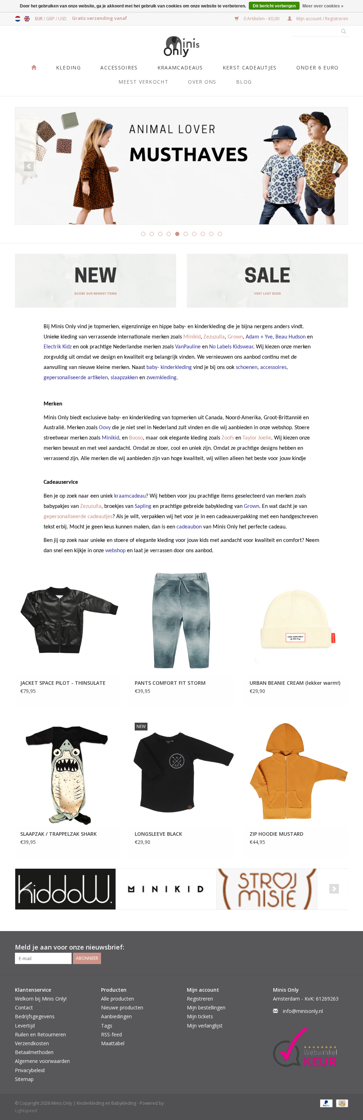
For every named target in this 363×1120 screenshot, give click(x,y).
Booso (136, 438)
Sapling (143, 506)
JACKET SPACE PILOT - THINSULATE (63, 682)
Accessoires (119, 67)
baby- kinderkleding (169, 367)
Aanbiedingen (116, 1016)
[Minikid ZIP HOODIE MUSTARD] (296, 771)
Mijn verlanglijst (205, 1025)
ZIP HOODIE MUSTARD (276, 833)
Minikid (192, 337)
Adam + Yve (259, 337)
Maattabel (112, 1043)
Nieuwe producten (122, 1007)
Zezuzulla (214, 337)
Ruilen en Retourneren (40, 1034)
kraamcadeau (130, 496)
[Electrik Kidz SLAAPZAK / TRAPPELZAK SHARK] (67, 771)
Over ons (202, 81)
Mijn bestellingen (206, 1007)
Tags (106, 1025)
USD (62, 19)
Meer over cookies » (323, 6)
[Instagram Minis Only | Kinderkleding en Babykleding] (342, 947)
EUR (39, 19)
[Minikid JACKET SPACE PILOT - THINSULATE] (67, 621)
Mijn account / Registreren (321, 19)
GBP (51, 19)
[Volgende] (334, 166)
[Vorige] (29, 166)
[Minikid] (166, 889)
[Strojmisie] (267, 889)
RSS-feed (111, 1034)
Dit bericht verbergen (274, 6)
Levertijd (25, 1025)
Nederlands (18, 19)
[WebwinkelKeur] (310, 1047)
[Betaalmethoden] (326, 1103)
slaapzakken (124, 378)
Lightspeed (26, 1111)
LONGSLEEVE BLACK (158, 833)
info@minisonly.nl (303, 1011)
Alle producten (117, 998)
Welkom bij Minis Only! (41, 998)
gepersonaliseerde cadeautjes (78, 517)
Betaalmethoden (34, 1052)
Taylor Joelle (256, 438)
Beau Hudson (290, 337)
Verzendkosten (32, 1043)
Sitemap (24, 1079)
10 (220, 234)
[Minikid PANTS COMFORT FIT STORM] (181, 621)
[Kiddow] (65, 889)
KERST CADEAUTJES (250, 67)
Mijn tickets (200, 1016)
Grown (235, 337)
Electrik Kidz (58, 347)
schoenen (246, 367)
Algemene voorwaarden (42, 1061)
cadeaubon (189, 527)
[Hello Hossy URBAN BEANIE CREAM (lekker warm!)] (296, 621)
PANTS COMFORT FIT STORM (170, 682)
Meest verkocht (143, 81)
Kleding (68, 67)
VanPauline (188, 347)
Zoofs (228, 438)
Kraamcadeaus (180, 67)
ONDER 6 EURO (317, 67)
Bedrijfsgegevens (35, 1016)
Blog (244, 81)
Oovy (105, 428)
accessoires (273, 367)
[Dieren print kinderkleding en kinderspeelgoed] (181, 165)
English (27, 19)
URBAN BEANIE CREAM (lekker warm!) (295, 682)
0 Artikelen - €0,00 (261, 19)
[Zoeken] (341, 32)
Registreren (200, 998)
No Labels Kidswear (231, 347)
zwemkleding (161, 378)
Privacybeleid (30, 1070)
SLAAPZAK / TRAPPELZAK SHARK (58, 833)
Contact (24, 1007)
